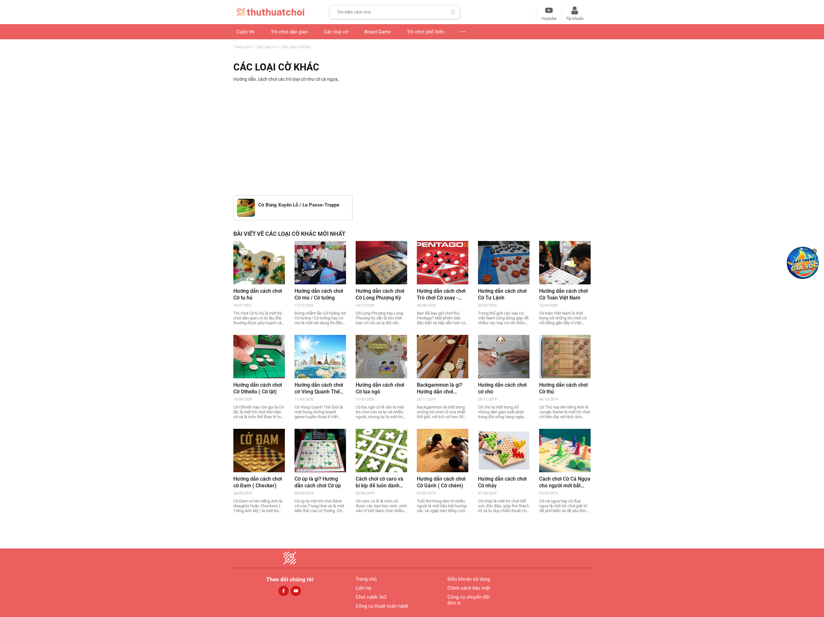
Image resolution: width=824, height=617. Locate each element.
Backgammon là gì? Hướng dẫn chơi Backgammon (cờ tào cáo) (441, 388)
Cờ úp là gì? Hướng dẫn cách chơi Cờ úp (318, 482)
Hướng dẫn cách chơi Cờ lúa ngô (380, 388)
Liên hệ (363, 588)
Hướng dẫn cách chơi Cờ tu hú (257, 294)
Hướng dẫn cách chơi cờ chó (502, 388)
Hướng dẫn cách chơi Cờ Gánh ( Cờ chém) (441, 482)
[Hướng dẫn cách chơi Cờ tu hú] (259, 262)
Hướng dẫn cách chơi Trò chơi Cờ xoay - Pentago (441, 294)
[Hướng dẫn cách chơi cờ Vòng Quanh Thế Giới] (320, 356)
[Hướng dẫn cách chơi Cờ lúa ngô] (381, 356)
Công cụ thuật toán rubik (382, 606)
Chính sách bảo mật (468, 588)
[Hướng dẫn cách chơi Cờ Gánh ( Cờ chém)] (442, 450)
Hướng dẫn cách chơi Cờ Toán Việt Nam (563, 294)
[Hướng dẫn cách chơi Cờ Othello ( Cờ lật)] (259, 356)
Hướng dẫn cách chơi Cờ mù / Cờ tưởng (319, 294)
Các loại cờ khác (296, 46)
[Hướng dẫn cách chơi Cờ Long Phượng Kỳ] (381, 262)
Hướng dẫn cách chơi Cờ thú (563, 388)
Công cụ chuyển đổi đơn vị (468, 600)
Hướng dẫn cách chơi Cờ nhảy (502, 482)
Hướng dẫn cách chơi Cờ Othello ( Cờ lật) (257, 388)
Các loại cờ (266, 46)
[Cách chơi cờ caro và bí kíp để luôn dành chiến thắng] (381, 450)
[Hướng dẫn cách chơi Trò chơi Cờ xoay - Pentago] (442, 262)
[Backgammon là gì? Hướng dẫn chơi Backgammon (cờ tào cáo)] (442, 356)
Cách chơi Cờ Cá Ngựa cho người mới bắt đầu (564, 482)
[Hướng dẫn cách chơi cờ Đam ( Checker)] (259, 450)
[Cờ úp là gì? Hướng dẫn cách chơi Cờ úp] (320, 450)
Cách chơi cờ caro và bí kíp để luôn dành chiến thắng (379, 482)
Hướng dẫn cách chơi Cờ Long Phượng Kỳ (380, 294)
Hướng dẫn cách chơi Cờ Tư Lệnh (502, 294)
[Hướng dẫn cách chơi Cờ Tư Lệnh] (503, 262)
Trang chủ (242, 46)
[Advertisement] (412, 140)
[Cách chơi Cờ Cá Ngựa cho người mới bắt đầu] (565, 450)
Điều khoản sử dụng (468, 579)
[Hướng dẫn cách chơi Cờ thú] (565, 356)
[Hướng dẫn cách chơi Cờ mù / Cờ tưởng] (320, 262)
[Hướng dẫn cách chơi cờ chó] (503, 356)
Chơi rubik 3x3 (371, 597)
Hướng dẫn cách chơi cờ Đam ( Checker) (257, 482)
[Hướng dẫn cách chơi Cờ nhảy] (503, 450)
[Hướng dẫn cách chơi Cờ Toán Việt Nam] (565, 262)
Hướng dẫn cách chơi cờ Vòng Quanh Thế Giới (319, 388)
